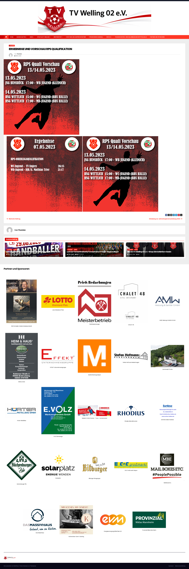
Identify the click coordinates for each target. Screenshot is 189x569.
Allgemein (12, 45)
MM (17, 254)
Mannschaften (21, 37)
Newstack (25, 565)
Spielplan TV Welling (43, 37)
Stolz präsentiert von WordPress (11, 565)
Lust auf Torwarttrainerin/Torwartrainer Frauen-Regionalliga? (92, 252)
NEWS (15, 249)
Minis (31, 37)
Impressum (171, 565)
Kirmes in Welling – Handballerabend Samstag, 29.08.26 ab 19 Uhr (33, 252)
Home (11, 37)
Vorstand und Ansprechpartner (76, 37)
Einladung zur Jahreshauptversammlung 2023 (164, 219)
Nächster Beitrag (14, 219)
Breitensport (58, 37)
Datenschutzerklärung (180, 565)
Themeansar (33, 565)
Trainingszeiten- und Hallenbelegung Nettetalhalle (131, 37)
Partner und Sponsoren (157, 37)
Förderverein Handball (96, 37)
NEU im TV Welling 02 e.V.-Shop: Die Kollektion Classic (149, 252)
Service (108, 37)
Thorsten (19, 54)
